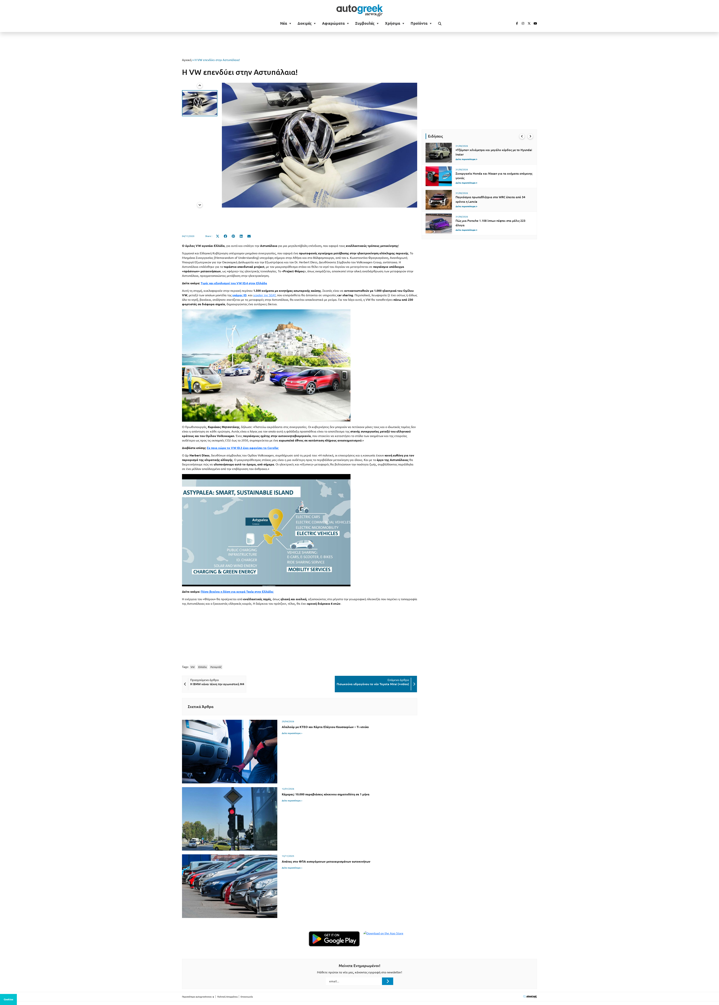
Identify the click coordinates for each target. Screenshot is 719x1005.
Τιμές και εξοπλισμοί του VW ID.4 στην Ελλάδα (234, 283)
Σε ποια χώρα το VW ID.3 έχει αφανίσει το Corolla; (243, 448)
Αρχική (187, 60)
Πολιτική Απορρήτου (227, 996)
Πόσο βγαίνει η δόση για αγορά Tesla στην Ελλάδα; (237, 591)
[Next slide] (200, 205)
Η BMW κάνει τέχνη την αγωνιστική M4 (217, 684)
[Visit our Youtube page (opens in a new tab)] (534, 23)
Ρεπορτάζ (216, 667)
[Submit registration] (387, 981)
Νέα (283, 23)
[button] (199, 103)
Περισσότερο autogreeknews (197, 996)
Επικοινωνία (247, 996)
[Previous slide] (200, 85)
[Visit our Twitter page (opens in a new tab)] (528, 23)
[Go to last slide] (522, 136)
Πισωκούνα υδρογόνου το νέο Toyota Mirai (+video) (373, 684)
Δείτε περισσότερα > (292, 733)
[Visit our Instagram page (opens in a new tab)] (521, 23)
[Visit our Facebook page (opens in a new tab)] (515, 23)
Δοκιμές (305, 23)
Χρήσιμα (392, 23)
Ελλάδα (202, 667)
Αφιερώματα (333, 23)
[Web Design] (530, 996)
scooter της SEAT (264, 295)
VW (193, 667)
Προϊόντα (419, 23)
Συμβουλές (364, 23)
